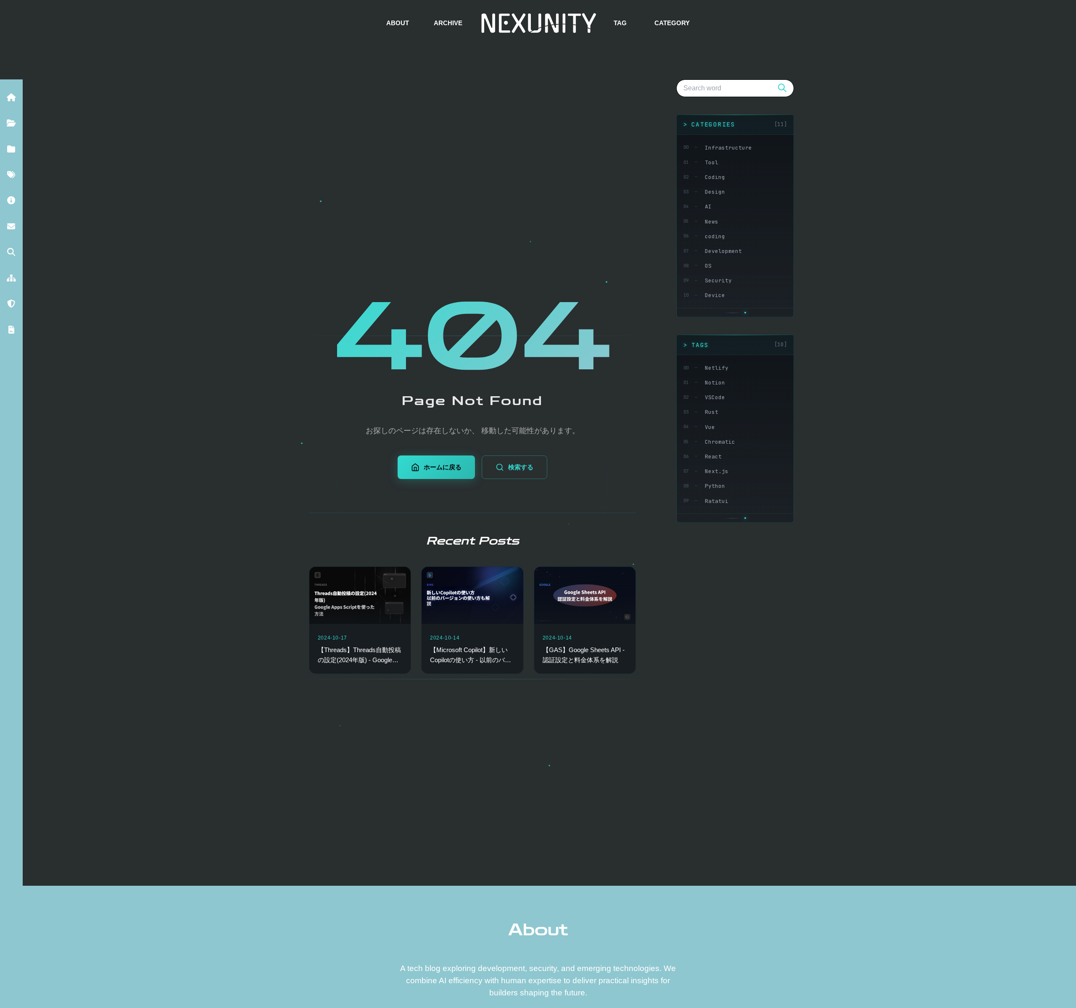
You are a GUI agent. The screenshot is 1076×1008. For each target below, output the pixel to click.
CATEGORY (672, 22)
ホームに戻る (443, 467)
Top (1052, 983)
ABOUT (397, 22)
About (538, 930)
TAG (620, 22)
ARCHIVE (448, 22)
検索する (520, 467)
